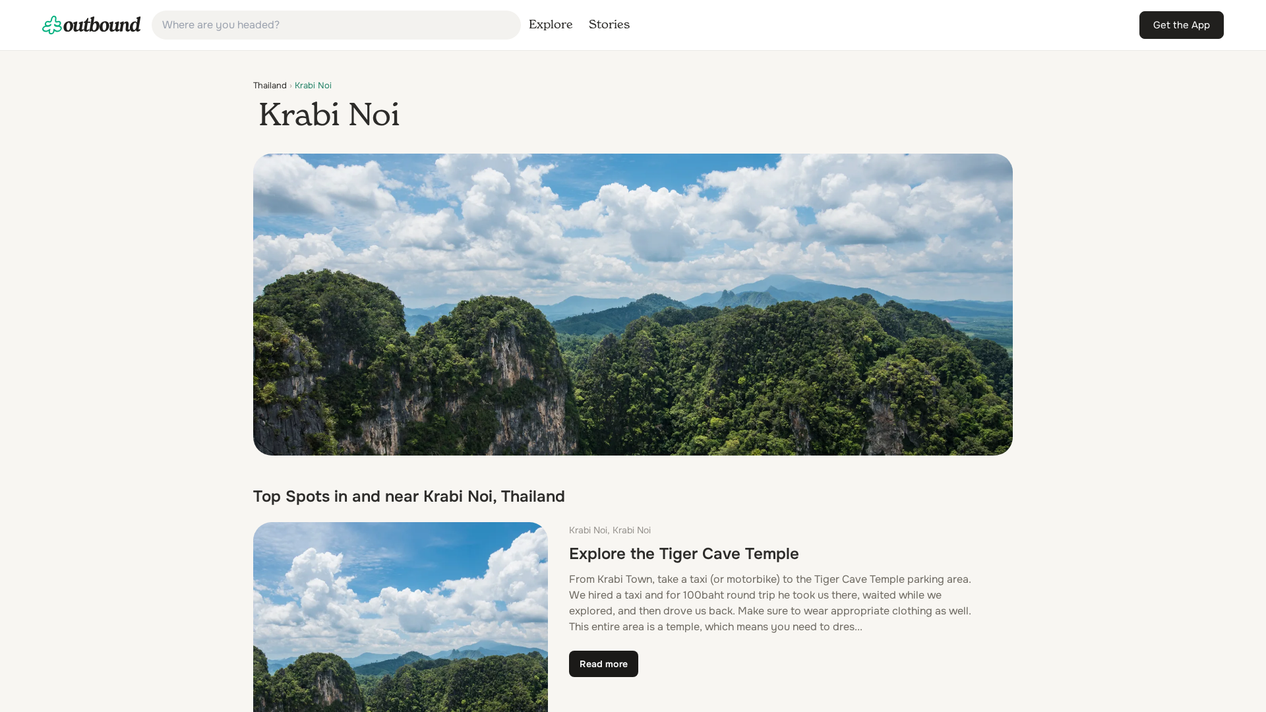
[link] (91, 25)
